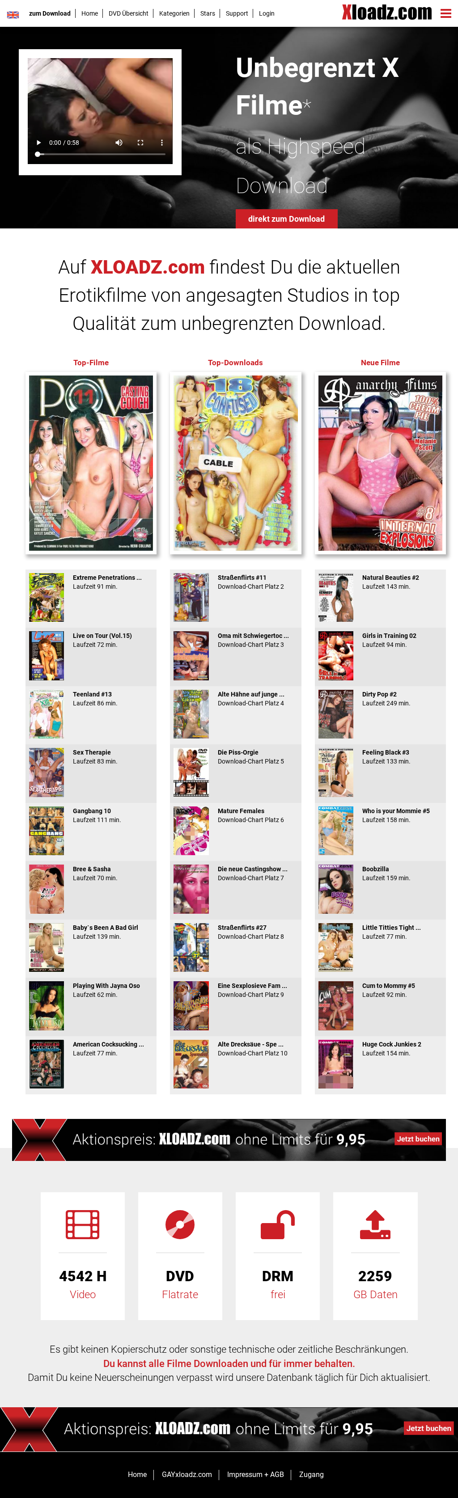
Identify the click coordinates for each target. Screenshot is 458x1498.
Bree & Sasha (95, 873)
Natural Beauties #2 (390, 582)
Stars (207, 13)
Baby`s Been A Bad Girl (105, 932)
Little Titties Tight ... (391, 932)
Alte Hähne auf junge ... (251, 699)
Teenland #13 (95, 699)
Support (237, 13)
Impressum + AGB (255, 1474)
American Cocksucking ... (108, 1049)
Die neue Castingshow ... (253, 873)
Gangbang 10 (97, 815)
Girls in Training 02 (389, 640)
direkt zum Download (286, 219)
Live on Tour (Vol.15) (102, 640)
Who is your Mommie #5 (396, 815)
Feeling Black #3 (386, 757)
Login (267, 13)
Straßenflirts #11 (251, 582)
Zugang (311, 1474)
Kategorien (174, 13)
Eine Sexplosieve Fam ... (252, 990)
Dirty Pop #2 (386, 699)
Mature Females (251, 815)
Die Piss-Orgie (251, 757)
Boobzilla (386, 873)
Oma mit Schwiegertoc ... (253, 640)
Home (89, 13)
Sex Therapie (95, 757)
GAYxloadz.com (187, 1474)
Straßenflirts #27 (251, 932)
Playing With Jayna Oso (106, 990)
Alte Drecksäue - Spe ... (253, 1049)
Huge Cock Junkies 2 (391, 1049)
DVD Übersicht (128, 13)
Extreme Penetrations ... (107, 582)
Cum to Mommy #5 (388, 990)
